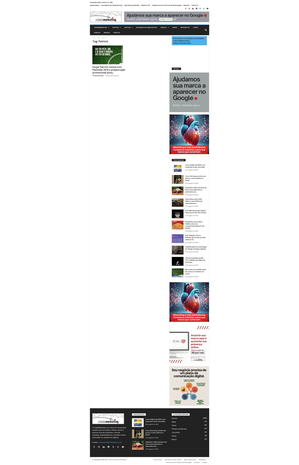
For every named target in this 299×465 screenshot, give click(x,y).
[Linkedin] (193, 8)
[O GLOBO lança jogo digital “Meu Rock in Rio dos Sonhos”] (177, 213)
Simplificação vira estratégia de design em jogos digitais (196, 248)
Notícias (115, 27)
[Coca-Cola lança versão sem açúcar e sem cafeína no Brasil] (177, 179)
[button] (205, 30)
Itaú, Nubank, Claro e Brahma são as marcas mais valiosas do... (195, 237)
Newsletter (145, 5)
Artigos (127, 27)
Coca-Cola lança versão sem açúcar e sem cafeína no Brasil (195, 178)
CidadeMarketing (100, 27)
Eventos (97, 32)
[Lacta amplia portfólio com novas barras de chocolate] (177, 168)
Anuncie (186, 5)
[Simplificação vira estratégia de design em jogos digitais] (177, 250)
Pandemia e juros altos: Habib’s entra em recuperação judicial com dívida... (194, 225)
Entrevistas (185, 27)
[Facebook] (185, 8)
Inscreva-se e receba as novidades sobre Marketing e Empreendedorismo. (188, 40)
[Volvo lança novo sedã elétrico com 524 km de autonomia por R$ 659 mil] (177, 202)
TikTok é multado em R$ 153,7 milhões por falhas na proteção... (195, 260)
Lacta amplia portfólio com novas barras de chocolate (195, 166)
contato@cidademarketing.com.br (109, 442)
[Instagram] (189, 8)
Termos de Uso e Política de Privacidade (167, 5)
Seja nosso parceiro (131, 5)
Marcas (174, 439)
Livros (195, 27)
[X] (200, 8)
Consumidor (176, 432)
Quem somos (94, 5)
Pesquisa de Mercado (179, 429)
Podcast (164, 27)
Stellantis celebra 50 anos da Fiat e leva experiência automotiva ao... (195, 190)
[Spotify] (196, 8)
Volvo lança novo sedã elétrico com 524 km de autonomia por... (193, 201)
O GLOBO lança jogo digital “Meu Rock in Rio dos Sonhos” (196, 211)
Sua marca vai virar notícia (111, 5)
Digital (174, 422)
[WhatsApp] (203, 8)
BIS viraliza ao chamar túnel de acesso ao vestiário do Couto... (195, 271)
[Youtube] (207, 8)
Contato (194, 5)
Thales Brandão (97, 75)
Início (93, 38)
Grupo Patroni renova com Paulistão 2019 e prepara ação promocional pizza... (108, 69)
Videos (174, 27)
